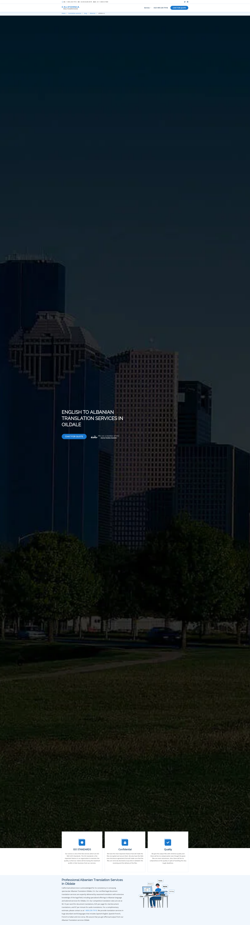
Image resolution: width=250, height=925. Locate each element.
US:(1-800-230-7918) (161, 8)
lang (85, 13)
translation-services (74, 13)
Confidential (125, 849)
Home (64, 13)
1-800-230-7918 (91, 910)
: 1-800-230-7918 (69, 2)
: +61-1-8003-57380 (100, 2)
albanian (93, 13)
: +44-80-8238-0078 (85, 2)
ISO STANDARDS (82, 849)
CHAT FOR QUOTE (179, 8)
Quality (168, 849)
